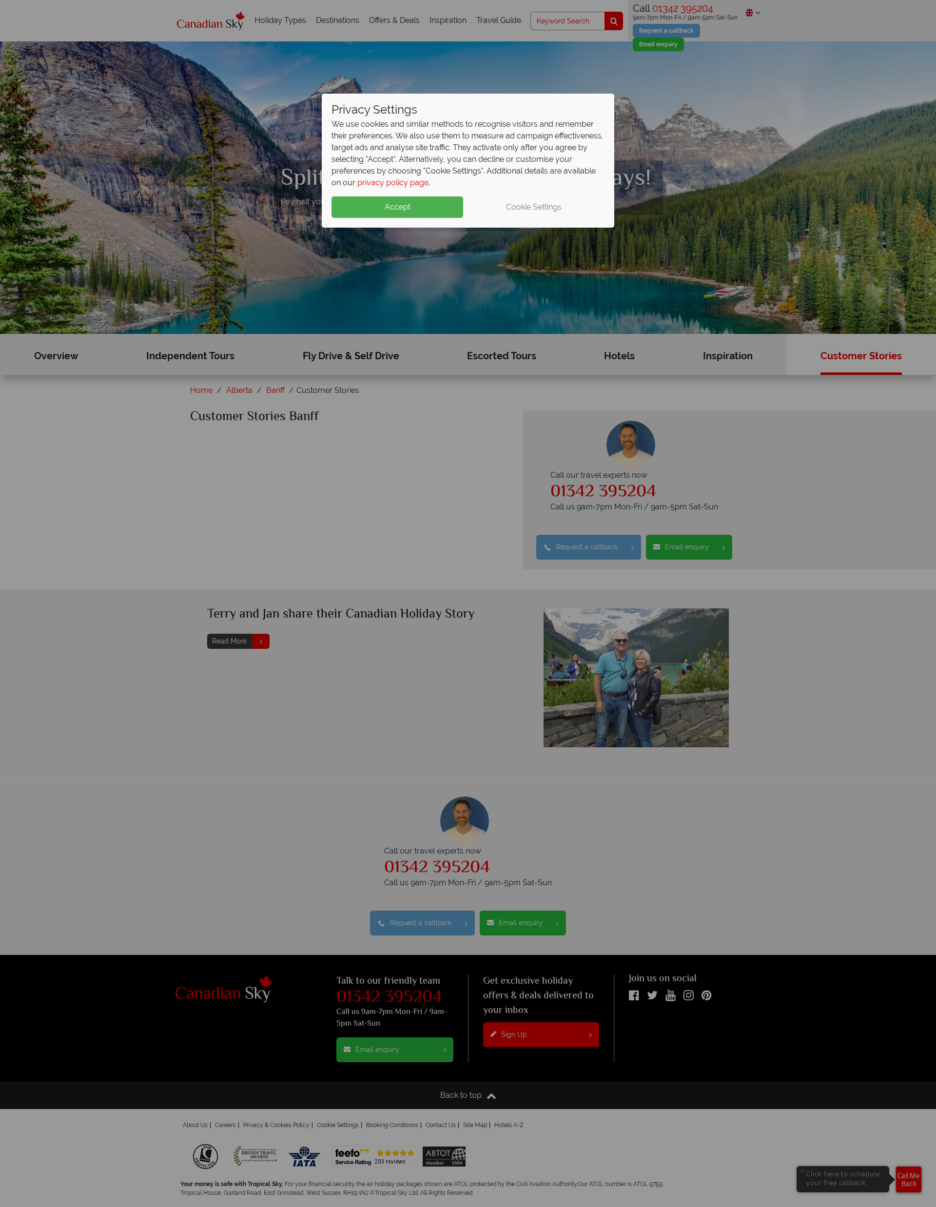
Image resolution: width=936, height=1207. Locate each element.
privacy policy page (393, 182)
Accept (397, 207)
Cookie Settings (534, 207)
